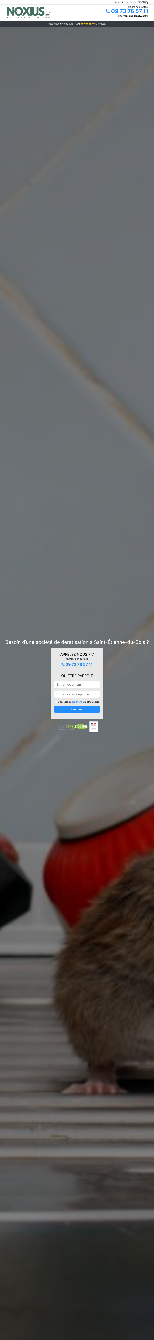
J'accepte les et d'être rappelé (78, 702)
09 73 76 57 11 (129, 11)
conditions (77, 702)
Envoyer (77, 709)
